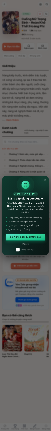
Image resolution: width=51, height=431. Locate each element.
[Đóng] (45, 180)
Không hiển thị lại (28, 250)
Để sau (25, 244)
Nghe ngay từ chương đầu (27, 236)
